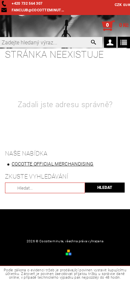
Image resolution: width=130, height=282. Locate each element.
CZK (118, 5)
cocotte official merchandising (53, 164)
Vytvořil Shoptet (88, 252)
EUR (126, 5)
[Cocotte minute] (3, 25)
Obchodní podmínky (24, 252)
